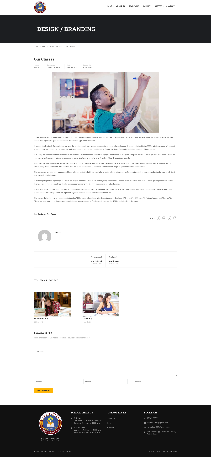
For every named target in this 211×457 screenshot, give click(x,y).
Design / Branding (54, 67)
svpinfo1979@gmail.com (157, 423)
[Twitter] (169, 218)
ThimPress (51, 214)
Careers (158, 6)
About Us (120, 6)
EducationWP (41, 318)
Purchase (173, 451)
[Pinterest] (175, 218)
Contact (170, 6)
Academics (134, 6)
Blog (109, 423)
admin (36, 67)
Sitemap (165, 451)
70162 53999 (152, 418)
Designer (42, 214)
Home (109, 6)
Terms (158, 451)
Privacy (151, 451)
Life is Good (96, 261)
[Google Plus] (164, 218)
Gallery (146, 6)
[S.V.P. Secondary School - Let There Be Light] (43, 7)
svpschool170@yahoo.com (158, 427)
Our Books (114, 261)
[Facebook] (158, 218)
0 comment (87, 67)
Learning (87, 318)
